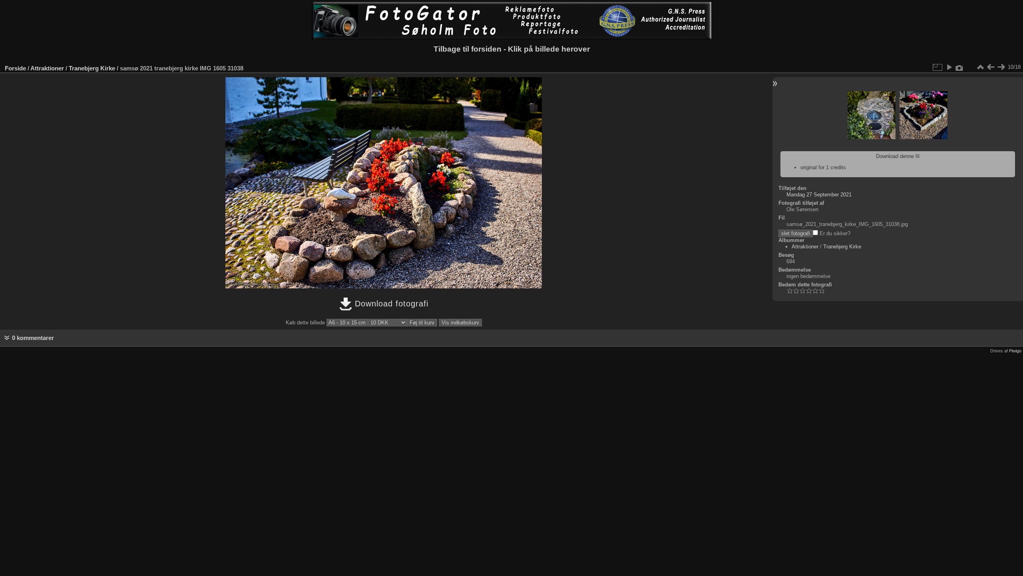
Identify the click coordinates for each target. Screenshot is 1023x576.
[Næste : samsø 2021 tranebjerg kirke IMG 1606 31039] (1001, 67)
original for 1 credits (823, 167)
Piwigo (1015, 350)
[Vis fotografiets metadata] (959, 67)
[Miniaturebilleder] (980, 67)
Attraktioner (47, 68)
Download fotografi (390, 303)
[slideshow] (949, 67)
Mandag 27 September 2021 (819, 195)
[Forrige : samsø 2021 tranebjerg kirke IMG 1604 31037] (990, 67)
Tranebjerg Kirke (92, 68)
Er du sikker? (834, 233)
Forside (15, 68)
